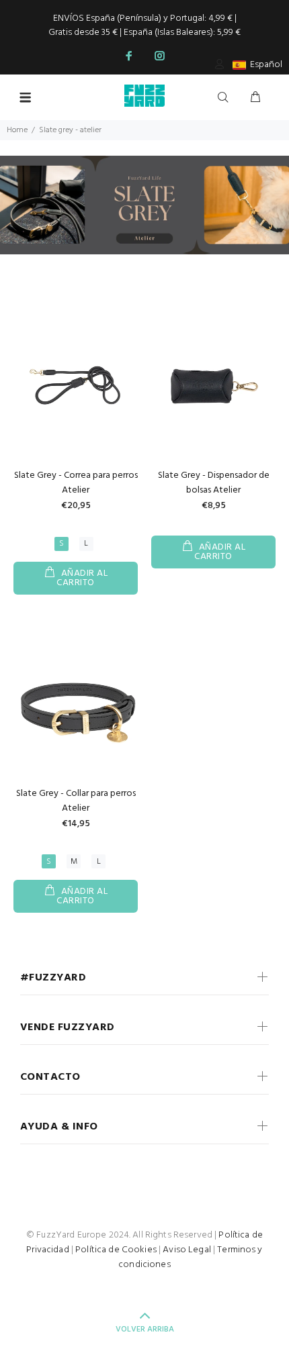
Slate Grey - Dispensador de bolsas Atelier (214, 483)
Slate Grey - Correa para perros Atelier (76, 483)
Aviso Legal (187, 1250)
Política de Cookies (116, 1250)
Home (17, 130)
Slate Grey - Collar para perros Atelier (76, 801)
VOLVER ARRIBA (145, 1329)
